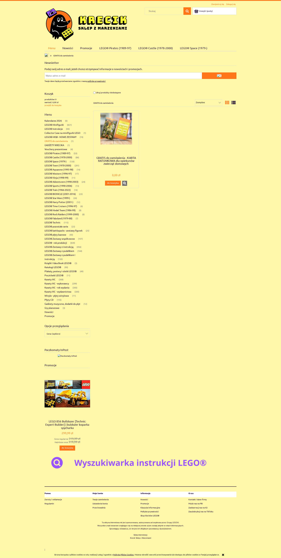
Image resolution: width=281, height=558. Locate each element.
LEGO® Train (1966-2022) (58, 189)
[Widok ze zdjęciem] (227, 102)
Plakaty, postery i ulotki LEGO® (61, 271)
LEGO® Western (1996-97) (58, 173)
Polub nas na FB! (195, 503)
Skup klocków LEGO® (149, 515)
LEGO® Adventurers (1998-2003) (61, 181)
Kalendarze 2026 (53, 120)
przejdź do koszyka (53, 105)
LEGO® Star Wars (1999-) (57, 197)
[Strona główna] (86, 23)
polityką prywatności (96, 81)
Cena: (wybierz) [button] (53, 333)
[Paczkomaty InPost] (67, 355)
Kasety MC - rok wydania (57, 287)
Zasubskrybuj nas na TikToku (200, 511)
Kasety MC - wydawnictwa (58, 291)
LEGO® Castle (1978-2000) (58, 157)
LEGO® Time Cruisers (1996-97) (61, 206)
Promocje (49, 315)
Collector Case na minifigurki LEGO (62, 132)
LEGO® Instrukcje (54, 128)
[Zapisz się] (219, 75)
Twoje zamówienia (101, 499)
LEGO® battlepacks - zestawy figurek (63, 230)
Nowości (49, 311)
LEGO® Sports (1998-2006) (58, 185)
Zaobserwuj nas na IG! (197, 507)
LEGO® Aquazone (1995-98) (59, 169)
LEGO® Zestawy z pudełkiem (59, 250)
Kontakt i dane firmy (197, 499)
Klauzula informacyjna (150, 507)
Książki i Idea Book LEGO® (58, 263)
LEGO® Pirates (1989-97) (57, 153)
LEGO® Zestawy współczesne (60, 238)
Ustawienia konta (100, 503)
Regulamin (49, 503)
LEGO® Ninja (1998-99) (56, 177)
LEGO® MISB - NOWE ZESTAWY (60, 136)
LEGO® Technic (52, 222)
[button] (124, 183)
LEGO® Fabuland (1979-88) (58, 218)
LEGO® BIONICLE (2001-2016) (60, 193)
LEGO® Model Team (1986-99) (60, 210)
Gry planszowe (52, 307)
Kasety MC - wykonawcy (57, 283)
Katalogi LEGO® (53, 267)
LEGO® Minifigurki (54, 124)
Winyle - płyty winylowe (57, 295)
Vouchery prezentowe (56, 149)
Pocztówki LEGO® (54, 275)
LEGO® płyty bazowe (55, 234)
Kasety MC (50, 279)
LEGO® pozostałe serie (56, 226)
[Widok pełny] (233, 102)
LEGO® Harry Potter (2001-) (59, 202)
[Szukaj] (187, 11)
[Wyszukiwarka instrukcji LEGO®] (140, 462)
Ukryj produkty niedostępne (108, 92)
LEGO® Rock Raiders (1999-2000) (62, 214)
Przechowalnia (99, 507)
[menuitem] (52, 47)
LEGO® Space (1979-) (56, 161)
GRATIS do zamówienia (56, 141)
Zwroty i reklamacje (53, 499)
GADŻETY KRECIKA (54, 145)
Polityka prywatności (149, 511)
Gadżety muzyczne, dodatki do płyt (62, 303)
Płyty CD (49, 299)
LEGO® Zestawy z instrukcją (59, 246)
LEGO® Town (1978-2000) (58, 165)
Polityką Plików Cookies (123, 554)
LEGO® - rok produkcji (56, 242)
